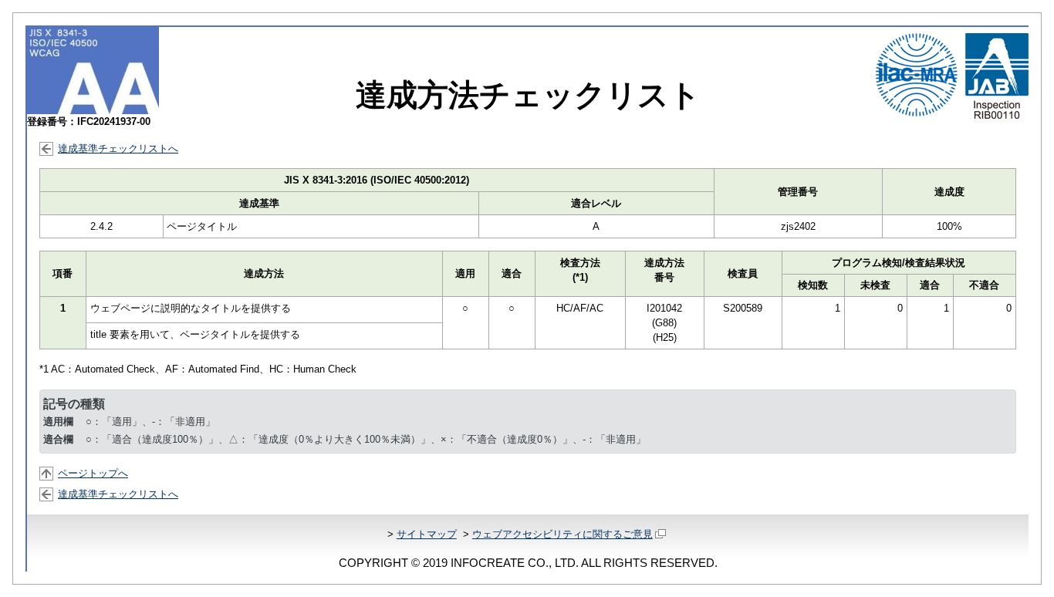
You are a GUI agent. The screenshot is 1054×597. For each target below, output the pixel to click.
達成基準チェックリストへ (118, 148)
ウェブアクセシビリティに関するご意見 (562, 534)
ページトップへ (93, 473)
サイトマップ (427, 534)
